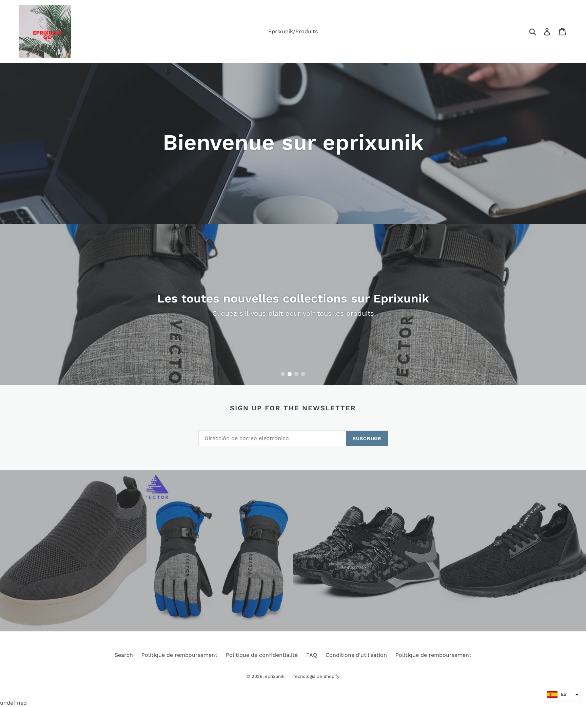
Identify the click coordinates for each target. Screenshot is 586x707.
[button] (562, 694)
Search (124, 655)
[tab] (283, 374)
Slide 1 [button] (283, 374)
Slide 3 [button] (296, 374)
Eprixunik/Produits (293, 31)
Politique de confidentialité (262, 655)
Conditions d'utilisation (356, 655)
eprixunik (274, 676)
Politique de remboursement (179, 655)
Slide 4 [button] (303, 374)
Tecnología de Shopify (316, 676)
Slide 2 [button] (290, 374)
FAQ (311, 655)
